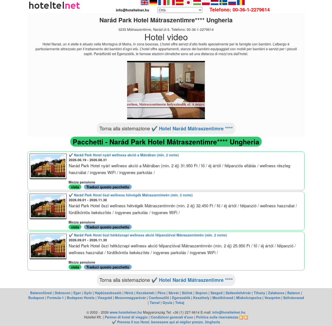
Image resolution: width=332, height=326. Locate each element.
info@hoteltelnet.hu (228, 312)
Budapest (36, 297)
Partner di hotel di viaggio (126, 317)
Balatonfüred (41, 292)
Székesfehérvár (238, 292)
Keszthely (201, 297)
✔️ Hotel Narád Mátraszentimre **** (192, 128)
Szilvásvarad (293, 297)
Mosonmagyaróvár (130, 297)
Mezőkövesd (222, 297)
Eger (77, 292)
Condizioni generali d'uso (172, 317)
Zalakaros (276, 292)
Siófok (187, 292)
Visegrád (104, 297)
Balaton (293, 292)
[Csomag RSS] (246, 317)
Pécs (161, 292)
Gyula (167, 302)
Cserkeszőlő (159, 297)
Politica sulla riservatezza (217, 317)
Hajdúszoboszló (108, 292)
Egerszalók (181, 297)
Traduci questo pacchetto (107, 186)
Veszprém (272, 297)
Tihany (259, 292)
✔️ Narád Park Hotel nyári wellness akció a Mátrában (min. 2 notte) (124, 154)
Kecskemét (145, 292)
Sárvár (173, 292)
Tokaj (179, 302)
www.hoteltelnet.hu (126, 312)
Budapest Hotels (81, 297)
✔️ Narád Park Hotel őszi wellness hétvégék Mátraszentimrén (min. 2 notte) (131, 194)
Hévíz (128, 292)
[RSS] (241, 317)
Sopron (201, 292)
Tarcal (155, 302)
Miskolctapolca (249, 297)
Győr (88, 292)
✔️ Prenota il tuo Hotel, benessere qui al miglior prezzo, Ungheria (166, 321)
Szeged (216, 292)
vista (75, 186)
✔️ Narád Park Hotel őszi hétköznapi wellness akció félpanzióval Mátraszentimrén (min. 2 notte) (148, 235)
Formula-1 (55, 297)
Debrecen (62, 292)
